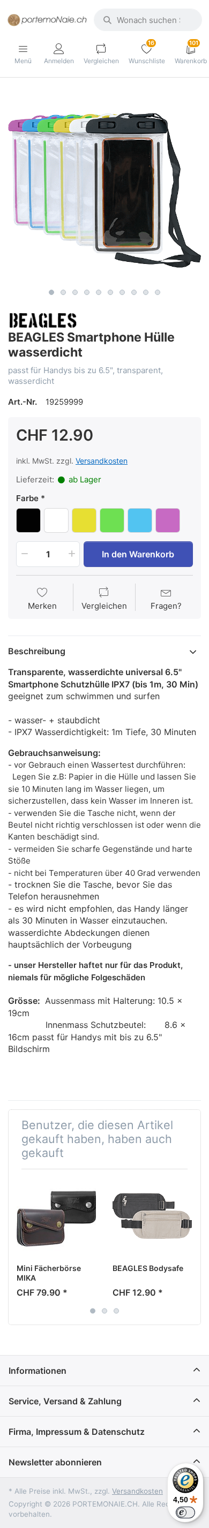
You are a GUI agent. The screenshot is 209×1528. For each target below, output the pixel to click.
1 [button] (51, 292)
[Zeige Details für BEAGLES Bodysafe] (152, 1217)
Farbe (27, 498)
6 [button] (110, 292)
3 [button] (75, 292)
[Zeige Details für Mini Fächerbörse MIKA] (56, 1217)
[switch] (185, 1512)
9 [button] (145, 292)
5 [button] (98, 292)
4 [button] (86, 292)
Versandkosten (102, 460)
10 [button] (157, 292)
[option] (104, 186)
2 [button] (63, 292)
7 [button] (122, 292)
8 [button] (134, 292)
